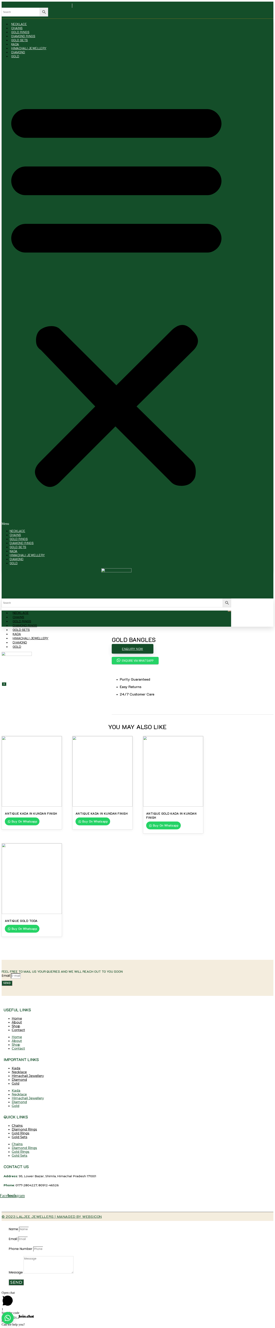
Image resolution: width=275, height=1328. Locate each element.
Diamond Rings (23, 36)
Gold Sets (19, 40)
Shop (16, 1026)
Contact (18, 1030)
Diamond (18, 52)
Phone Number (21, 1248)
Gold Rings (20, 32)
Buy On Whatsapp (24, 821)
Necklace (19, 24)
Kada (16, 1068)
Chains (17, 28)
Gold (15, 56)
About (17, 1022)
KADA (15, 44)
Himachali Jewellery (29, 48)
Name (14, 1229)
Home (17, 1018)
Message (16, 1272)
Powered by (10, 1317)
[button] (116, 293)
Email (6, 975)
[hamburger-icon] (229, 611)
